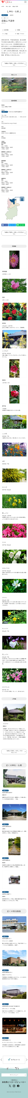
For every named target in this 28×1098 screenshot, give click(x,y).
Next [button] (26, 1059)
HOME (2, 6)
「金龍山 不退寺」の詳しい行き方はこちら (14, 64)
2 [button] (12, 1067)
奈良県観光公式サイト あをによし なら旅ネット (6, 2)
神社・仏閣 (8, 6)
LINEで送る (21, 225)
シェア (5, 225)
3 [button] (14, 1067)
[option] (14, 1060)
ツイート (13, 225)
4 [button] (16, 1067)
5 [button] (17, 1067)
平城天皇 (12, 40)
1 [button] (10, 1067)
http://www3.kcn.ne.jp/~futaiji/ (9, 123)
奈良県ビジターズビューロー (14, 1081)
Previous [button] (1, 1059)
